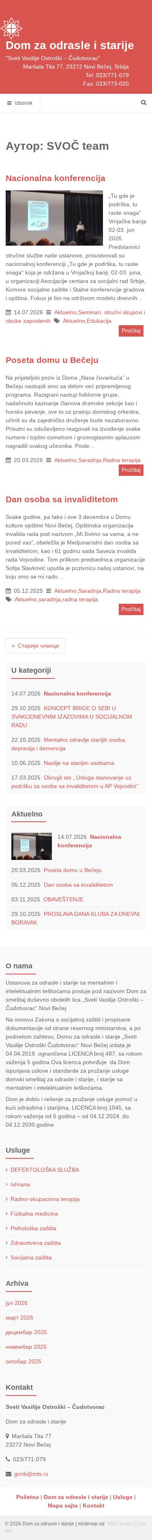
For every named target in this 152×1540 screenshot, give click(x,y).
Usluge (123, 1497)
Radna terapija (122, 460)
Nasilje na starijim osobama (79, 763)
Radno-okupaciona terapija (45, 1199)
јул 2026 (17, 1303)
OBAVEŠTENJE (63, 899)
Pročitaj (131, 330)
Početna (27, 1497)
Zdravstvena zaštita (36, 1243)
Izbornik (21, 103)
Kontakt (94, 1505)
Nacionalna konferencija (77, 693)
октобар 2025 (23, 1361)
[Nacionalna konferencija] (54, 219)
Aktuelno (65, 312)
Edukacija (99, 321)
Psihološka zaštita (33, 1228)
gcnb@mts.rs (31, 1474)
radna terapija (80, 599)
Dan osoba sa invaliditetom (78, 884)
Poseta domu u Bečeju (73, 870)
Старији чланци (38, 645)
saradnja (50, 599)
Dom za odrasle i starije (70, 45)
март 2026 (19, 1317)
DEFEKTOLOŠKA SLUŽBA (45, 1169)
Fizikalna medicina (34, 1213)
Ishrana (20, 1184)
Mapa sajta (63, 1505)
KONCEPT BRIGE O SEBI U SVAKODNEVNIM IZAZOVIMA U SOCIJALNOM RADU (71, 716)
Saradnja (89, 460)
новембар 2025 (26, 1346)
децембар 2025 (26, 1332)
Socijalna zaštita (31, 1257)
